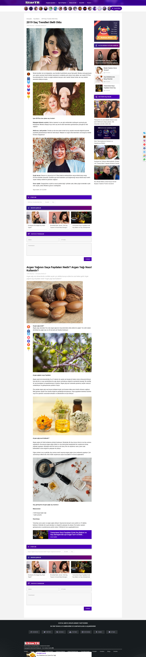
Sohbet (26, 651)
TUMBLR (100, 632)
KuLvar (32, 651)
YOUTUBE (74, 632)
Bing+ (109, 651)
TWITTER (48, 632)
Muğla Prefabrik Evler (73, 651)
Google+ (94, 651)
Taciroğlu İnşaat (85, 651)
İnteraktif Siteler (49, 651)
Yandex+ (102, 651)
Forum (89, 3)
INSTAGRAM (87, 632)
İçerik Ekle (117, 8)
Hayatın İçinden (50, 3)
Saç (53, 202)
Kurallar (116, 651)
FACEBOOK (35, 632)
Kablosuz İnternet (60, 651)
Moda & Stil (72, 3)
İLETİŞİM (113, 632)
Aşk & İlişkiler (62, 3)
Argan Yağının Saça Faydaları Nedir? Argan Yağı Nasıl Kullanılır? (44, 551)
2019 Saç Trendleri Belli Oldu (35, 202)
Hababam (39, 651)
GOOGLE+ (61, 632)
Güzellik (81, 3)
